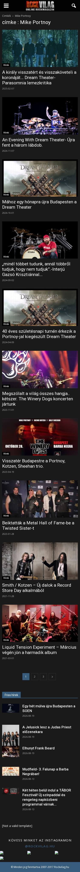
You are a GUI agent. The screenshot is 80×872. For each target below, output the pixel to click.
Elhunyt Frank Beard (38, 748)
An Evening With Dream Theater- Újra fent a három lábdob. (38, 142)
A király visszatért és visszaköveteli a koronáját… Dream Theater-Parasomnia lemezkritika (39, 77)
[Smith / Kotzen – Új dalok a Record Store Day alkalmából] (40, 561)
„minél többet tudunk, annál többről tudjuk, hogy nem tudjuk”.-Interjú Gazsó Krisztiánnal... (36, 269)
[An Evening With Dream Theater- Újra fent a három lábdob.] (40, 115)
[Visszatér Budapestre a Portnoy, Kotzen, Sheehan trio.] (40, 437)
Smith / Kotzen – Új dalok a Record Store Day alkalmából (36, 588)
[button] (74, 5)
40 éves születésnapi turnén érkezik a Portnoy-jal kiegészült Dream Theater (39, 334)
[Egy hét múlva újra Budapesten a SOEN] (10, 708)
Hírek (6, 65)
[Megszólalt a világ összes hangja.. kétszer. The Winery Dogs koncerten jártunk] (40, 369)
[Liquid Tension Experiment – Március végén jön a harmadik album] (40, 623)
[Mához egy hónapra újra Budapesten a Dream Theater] (40, 178)
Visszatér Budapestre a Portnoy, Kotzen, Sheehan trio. (33, 463)
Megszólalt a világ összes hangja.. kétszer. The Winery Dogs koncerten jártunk (37, 399)
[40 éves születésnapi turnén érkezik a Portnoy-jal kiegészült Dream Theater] (40, 307)
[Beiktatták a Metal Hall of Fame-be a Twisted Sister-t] (40, 499)
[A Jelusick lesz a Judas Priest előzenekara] (10, 735)
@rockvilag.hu (40, 846)
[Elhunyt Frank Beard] (10, 751)
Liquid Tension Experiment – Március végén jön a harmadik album (39, 650)
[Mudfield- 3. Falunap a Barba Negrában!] (10, 771)
